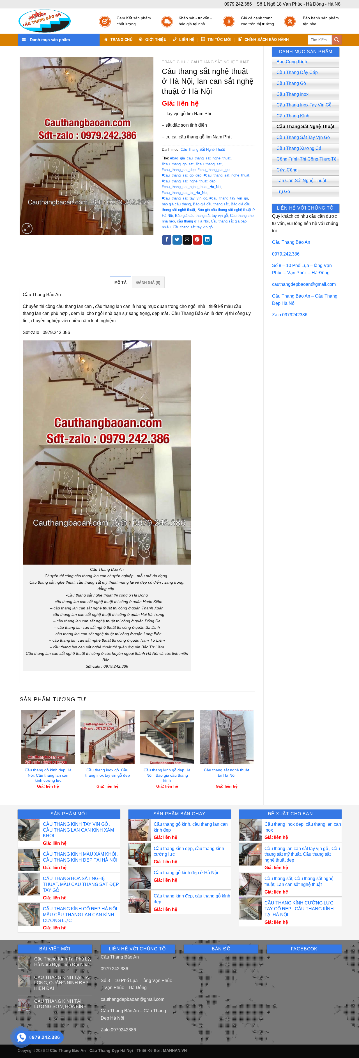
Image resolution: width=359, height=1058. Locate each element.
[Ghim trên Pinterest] (197, 240)
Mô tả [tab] (120, 282)
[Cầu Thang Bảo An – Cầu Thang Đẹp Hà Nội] (53, 21)
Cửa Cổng (287, 170)
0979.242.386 (286, 254)
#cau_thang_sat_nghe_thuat (226, 175)
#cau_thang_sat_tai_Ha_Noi (184, 193)
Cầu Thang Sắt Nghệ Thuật (305, 126)
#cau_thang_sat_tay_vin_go (184, 198)
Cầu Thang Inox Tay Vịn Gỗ (304, 105)
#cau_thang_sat (209, 164)
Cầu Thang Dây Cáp (297, 72)
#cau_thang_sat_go (213, 170)
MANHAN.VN (175, 1050)
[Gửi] (336, 40)
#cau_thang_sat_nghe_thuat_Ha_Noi (191, 187)
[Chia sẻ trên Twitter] (177, 240)
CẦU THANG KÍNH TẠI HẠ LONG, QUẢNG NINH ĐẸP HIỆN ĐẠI (61, 982)
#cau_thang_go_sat (178, 164)
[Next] (253, 752)
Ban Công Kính (292, 61)
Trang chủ (173, 62)
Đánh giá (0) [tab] (148, 282)
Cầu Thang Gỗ (291, 83)
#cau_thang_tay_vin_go (229, 198)
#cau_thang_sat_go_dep (181, 175)
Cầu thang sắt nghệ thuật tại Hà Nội (226, 773)
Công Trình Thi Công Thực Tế (307, 159)
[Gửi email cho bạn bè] (187, 240)
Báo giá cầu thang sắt (211, 204)
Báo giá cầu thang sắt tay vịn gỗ (201, 216)
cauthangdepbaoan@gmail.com (304, 284)
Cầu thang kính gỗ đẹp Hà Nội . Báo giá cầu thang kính (167, 775)
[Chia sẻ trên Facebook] (166, 240)
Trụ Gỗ (283, 191)
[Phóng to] (27, 228)
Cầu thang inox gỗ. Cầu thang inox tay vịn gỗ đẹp (107, 773)
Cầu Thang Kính (293, 115)
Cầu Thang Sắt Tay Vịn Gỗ (303, 137)
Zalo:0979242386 (289, 314)
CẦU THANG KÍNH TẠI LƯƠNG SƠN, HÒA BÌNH (60, 1004)
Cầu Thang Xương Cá (299, 148)
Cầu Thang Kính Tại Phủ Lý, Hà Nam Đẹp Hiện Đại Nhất (62, 962)
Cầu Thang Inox (293, 94)
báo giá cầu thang (176, 204)
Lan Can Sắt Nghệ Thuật (301, 180)
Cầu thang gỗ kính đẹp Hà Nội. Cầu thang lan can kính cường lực (48, 775)
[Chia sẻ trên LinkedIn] (207, 240)
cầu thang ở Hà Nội (193, 221)
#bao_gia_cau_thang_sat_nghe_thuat (200, 158)
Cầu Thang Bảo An (291, 242)
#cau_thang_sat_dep (178, 170)
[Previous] (21, 752)
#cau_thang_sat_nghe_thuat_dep (188, 181)
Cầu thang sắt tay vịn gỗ (193, 227)
